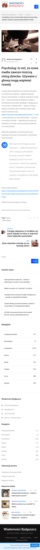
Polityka (20, 369)
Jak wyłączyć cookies (29, 548)
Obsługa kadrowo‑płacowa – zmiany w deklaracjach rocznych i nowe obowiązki (17, 281)
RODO (36, 537)
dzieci (8, 218)
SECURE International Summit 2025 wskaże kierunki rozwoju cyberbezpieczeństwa (18, 314)
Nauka (20, 362)
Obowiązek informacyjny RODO (11, 472)
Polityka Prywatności (8, 476)
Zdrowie (20, 383)
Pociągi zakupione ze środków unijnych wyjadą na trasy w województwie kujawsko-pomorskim (22, 233)
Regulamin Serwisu (8, 480)
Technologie (6, 220)
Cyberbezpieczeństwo (22, 540)
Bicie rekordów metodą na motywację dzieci (15, 244)
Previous (10, 228)
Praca (20, 376)
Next (27, 241)
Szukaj (4, 257)
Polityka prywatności (11, 537)
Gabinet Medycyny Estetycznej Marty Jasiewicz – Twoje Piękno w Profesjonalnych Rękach (20, 305)
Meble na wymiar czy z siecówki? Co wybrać (18, 288)
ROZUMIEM (35, 545)
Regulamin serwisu (26, 537)
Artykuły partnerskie (20, 334)
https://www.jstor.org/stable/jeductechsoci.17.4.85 (20, 115)
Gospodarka (20, 348)
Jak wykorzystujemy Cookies (13, 548)
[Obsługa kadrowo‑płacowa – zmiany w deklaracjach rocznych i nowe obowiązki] (6, 493)
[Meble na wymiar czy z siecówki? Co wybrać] (6, 504)
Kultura (20, 355)
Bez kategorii (20, 341)
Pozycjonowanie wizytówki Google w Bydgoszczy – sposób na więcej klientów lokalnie (20, 296)
